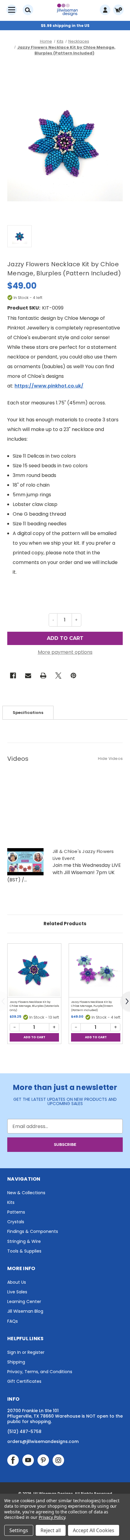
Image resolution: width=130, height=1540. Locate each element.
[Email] (28, 675)
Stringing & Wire (24, 1241)
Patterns (16, 1212)
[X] (58, 675)
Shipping (16, 1362)
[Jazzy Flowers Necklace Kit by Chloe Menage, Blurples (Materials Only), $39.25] (34, 970)
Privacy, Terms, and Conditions (39, 1372)
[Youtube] (28, 1460)
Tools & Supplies (24, 1251)
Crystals (15, 1222)
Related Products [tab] (65, 923)
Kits (11, 1202)
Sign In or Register (25, 1352)
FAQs (12, 1321)
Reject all (51, 1530)
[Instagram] (58, 1460)
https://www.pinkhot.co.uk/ (49, 385)
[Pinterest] (73, 675)
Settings (18, 1530)
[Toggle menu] (11, 10)
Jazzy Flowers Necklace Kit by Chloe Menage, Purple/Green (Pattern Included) (92, 1006)
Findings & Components (32, 1231)
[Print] (43, 675)
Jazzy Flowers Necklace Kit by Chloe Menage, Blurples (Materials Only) (34, 1006)
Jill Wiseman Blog (25, 1311)
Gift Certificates (24, 1381)
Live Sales (17, 1292)
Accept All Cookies (93, 1530)
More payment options (65, 652)
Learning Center (24, 1301)
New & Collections (26, 1193)
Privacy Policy (52, 1517)
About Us (16, 1282)
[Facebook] (13, 675)
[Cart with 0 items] (118, 10)
